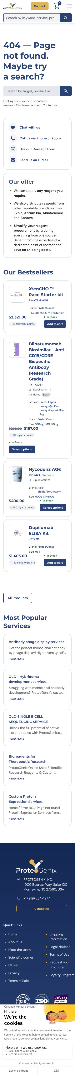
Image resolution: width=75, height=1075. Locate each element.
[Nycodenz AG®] (17, 474)
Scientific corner (20, 957)
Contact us (50, 105)
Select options (22, 449)
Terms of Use (59, 954)
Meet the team (19, 949)
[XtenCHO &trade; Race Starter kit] (17, 294)
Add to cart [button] (55, 324)
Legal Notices (60, 947)
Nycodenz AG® (45, 469)
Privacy (14, 973)
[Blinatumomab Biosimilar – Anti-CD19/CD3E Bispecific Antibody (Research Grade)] (17, 349)
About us (15, 942)
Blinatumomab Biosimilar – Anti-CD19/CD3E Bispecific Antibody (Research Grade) (47, 361)
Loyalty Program (62, 975)
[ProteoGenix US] (12, 6)
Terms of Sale (18, 981)
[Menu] (69, 6)
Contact (39, 6)
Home (12, 934)
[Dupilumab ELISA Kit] (17, 533)
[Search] (66, 17)
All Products (18, 598)
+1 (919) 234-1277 (37, 898)
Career (13, 965)
